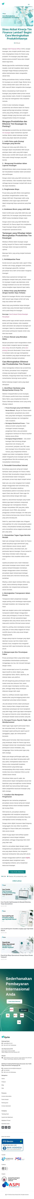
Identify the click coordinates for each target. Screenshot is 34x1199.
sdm (25, 876)
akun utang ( (6, 348)
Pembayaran (5, 1102)
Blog (3, 1085)
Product (4, 1081)
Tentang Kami (5, 1114)
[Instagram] (6, 1127)
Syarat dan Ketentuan (7, 1117)
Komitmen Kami (5, 1123)
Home (3, 1078)
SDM (4, 876)
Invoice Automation (6, 1096)
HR (14, 876)
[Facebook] (9, 1127)
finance (11, 876)
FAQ (3, 1088)
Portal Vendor (5, 1099)
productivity (19, 876)
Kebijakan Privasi (6, 1120)
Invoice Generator (6, 1106)
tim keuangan (6, 132)
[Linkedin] (3, 1127)
